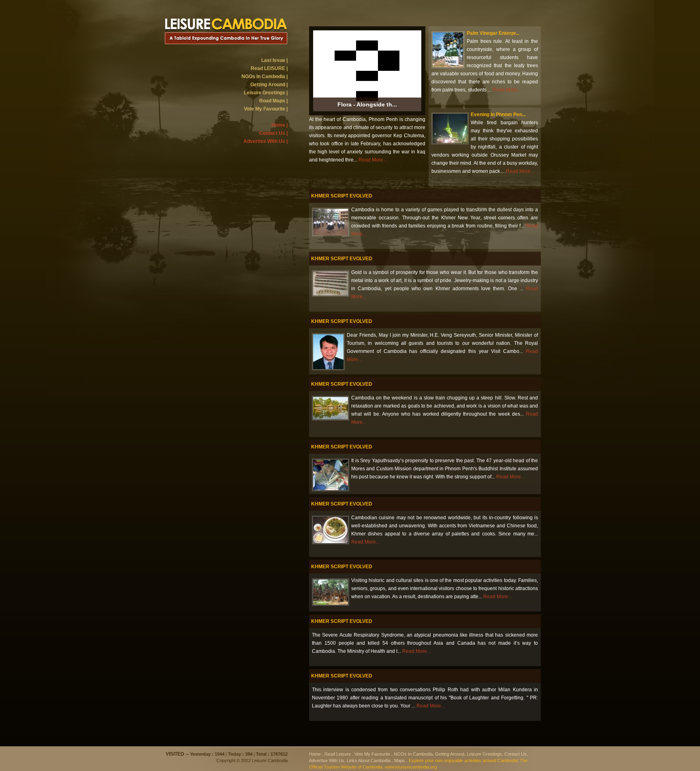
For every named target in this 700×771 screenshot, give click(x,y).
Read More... (373, 160)
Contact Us (515, 754)
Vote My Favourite (372, 754)
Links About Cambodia (369, 760)
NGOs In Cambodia (413, 754)
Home (315, 754)
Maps (399, 760)
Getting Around (449, 754)
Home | (279, 125)
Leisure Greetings (484, 754)
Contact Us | (273, 133)
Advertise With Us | (265, 141)
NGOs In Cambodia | (264, 76)
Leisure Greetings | (266, 93)
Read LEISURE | (269, 68)
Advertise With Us (326, 760)
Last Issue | (274, 60)
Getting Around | (269, 84)
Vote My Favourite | (266, 109)
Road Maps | (273, 101)
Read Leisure (337, 754)
